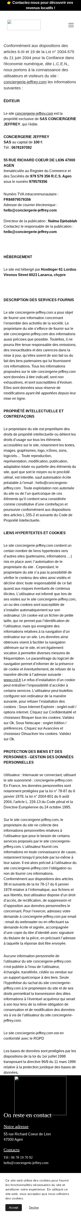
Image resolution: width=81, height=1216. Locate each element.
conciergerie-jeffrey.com (25, 82)
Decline (34, 1207)
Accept (13, 1207)
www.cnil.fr (12, 680)
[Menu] (71, 25)
